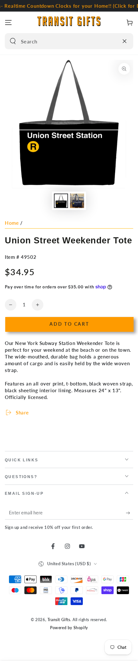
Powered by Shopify (69, 627)
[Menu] (8, 22)
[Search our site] (13, 41)
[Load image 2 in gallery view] (77, 201)
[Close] (124, 41)
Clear (112, 41)
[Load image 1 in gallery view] (61, 201)
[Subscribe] (129, 513)
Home (12, 223)
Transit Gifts (58, 619)
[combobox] (62, 41)
